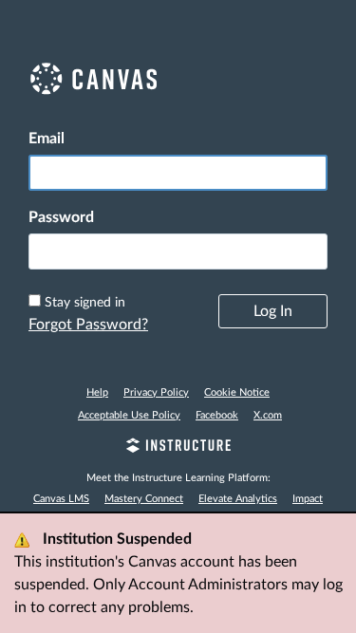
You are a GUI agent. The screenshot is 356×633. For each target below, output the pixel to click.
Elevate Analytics (237, 498)
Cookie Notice (237, 392)
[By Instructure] (178, 448)
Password (61, 217)
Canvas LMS (61, 498)
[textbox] (178, 251)
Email (46, 138)
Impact (307, 498)
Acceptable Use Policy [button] (129, 415)
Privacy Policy (156, 392)
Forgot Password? (88, 324)
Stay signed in (85, 302)
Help (97, 392)
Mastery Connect (143, 498)
